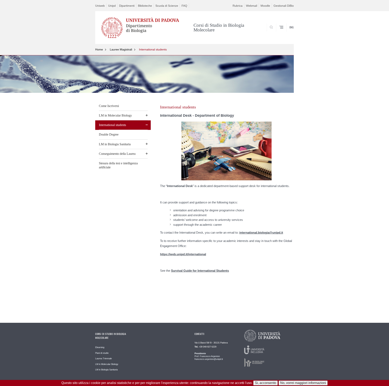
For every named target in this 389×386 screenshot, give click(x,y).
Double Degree (109, 134)
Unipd (112, 5)
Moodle (265, 5)
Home (99, 49)
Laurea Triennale (103, 358)
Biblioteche (145, 5)
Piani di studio (102, 353)
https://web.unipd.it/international (183, 254)
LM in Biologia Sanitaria (115, 144)
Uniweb (100, 5)
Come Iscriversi (109, 106)
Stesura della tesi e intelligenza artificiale (118, 165)
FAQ (184, 5)
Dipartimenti (127, 5)
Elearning (99, 347)
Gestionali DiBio (284, 5)
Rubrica (238, 5)
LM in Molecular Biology (115, 115)
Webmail (251, 5)
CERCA (287, 34)
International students (153, 49)
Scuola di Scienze (166, 5)
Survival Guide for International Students (200, 270)
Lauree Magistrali (121, 49)
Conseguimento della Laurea (117, 153)
